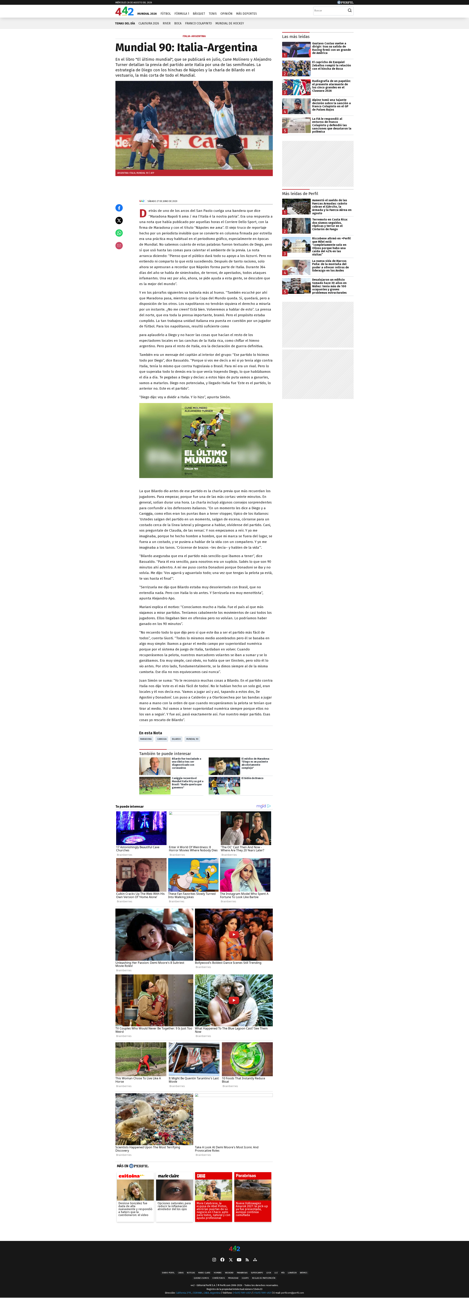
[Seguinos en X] (230, 1260)
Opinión (226, 13)
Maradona (146, 739)
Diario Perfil (168, 1273)
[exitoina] (135, 1176)
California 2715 (184, 1292)
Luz (276, 1273)
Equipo (245, 1278)
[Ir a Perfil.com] (345, 3)
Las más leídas (296, 36)
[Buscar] (349, 10)
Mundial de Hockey (229, 23)
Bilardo (176, 739)
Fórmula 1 (181, 13)
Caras (181, 1273)
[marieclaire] (174, 1176)
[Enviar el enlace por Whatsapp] (119, 233)
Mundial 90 (192, 739)
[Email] (119, 245)
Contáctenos (218, 1278)
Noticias (191, 1273)
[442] (234, 1249)
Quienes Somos (201, 1278)
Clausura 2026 (149, 23)
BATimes (303, 1273)
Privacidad (233, 1278)
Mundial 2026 (147, 13)
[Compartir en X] (119, 220)
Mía (283, 1273)
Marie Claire (204, 1273)
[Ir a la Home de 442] (124, 14)
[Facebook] (222, 1260)
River (167, 23)
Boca (177, 23)
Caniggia (162, 739)
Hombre (218, 1273)
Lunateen (292, 1273)
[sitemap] (255, 1260)
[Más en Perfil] (138, 1166)
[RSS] (247, 1260)
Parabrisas (242, 1273)
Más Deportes (246, 13)
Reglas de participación (263, 1278)
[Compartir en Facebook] (119, 208)
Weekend (229, 1273)
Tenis (213, 13)
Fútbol (165, 13)
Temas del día (125, 23)
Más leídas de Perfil (300, 193)
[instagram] (214, 1260)
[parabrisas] (252, 1176)
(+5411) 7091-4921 (242, 1292)
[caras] (213, 1176)
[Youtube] (239, 1260)
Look (268, 1273)
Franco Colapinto (198, 23)
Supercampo (257, 1273)
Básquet (199, 13)
